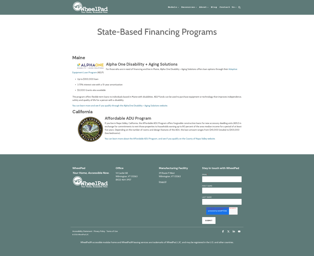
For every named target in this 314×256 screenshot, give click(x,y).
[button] (223, 231)
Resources (188, 7)
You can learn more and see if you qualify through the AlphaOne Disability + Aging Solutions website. (120, 105)
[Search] (239, 7)
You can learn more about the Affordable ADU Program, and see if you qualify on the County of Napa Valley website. (160, 138)
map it (162, 182)
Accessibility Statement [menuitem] (82, 231)
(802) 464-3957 (123, 179)
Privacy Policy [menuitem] (99, 231)
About (203, 7)
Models (172, 7)
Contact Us (227, 7)
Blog (214, 7)
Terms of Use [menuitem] (112, 231)
